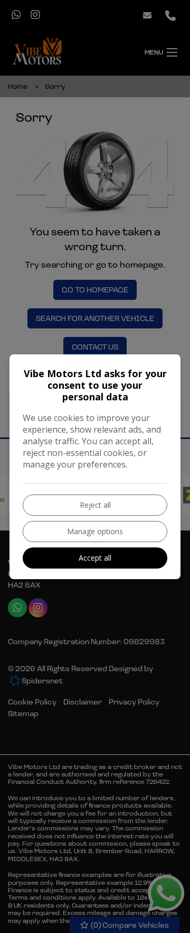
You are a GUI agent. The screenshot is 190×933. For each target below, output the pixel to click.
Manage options (95, 531)
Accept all (95, 558)
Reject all (95, 505)
